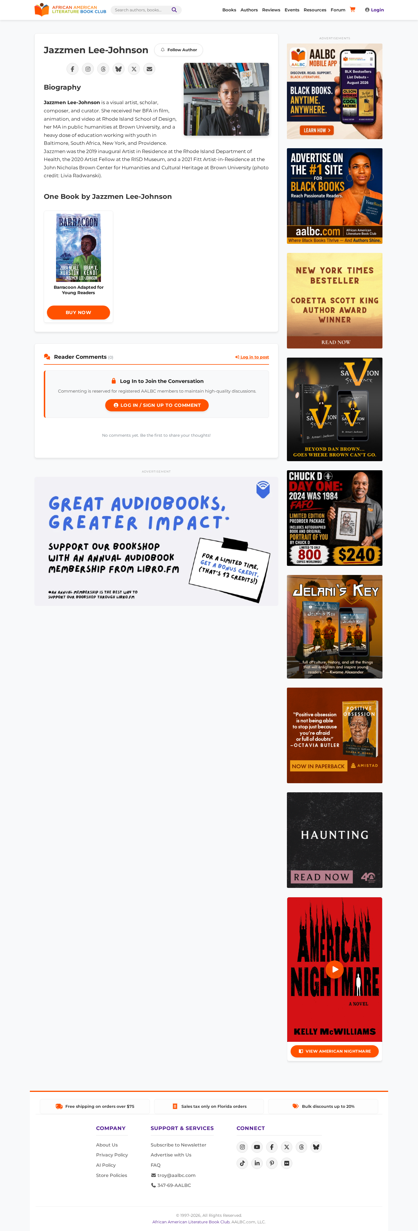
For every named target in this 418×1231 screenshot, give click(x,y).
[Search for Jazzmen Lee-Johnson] (226, 99)
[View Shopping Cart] (353, 10)
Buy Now (79, 312)
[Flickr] (286, 1163)
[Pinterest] (272, 1163)
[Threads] (301, 1147)
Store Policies (111, 1175)
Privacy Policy (112, 1155)
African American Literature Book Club (190, 1221)
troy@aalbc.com (176, 1175)
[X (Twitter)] (286, 1147)
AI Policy (106, 1165)
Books (229, 10)
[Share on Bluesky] (119, 69)
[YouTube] (257, 1147)
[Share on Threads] (103, 69)
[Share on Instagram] (88, 69)
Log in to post (254, 357)
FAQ (155, 1165)
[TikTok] (242, 1163)
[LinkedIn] (257, 1163)
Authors (249, 10)
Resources (315, 10)
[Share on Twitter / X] (134, 69)
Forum (338, 10)
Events (292, 10)
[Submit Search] (173, 10)
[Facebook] (272, 1147)
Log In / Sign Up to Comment (160, 405)
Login (377, 10)
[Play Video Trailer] (335, 969)
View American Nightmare (338, 1051)
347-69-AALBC (173, 1185)
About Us (107, 1145)
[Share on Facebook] (72, 69)
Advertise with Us (171, 1155)
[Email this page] (149, 69)
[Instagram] (242, 1147)
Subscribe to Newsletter (178, 1145)
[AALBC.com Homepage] (70, 10)
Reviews (271, 10)
